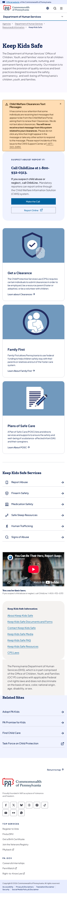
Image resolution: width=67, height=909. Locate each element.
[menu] (61, 8)
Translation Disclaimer (45, 887)
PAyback (7, 849)
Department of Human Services (22, 16)
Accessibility (7, 887)
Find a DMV (8, 834)
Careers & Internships (13, 863)
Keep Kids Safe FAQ (19, 640)
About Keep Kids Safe (20, 615)
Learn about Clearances (20, 294)
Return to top (54, 769)
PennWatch (8, 868)
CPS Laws (13, 652)
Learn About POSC (17, 447)
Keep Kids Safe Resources (22, 646)
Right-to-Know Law (12, 873)
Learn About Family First (20, 371)
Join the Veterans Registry (15, 844)
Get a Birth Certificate (13, 839)
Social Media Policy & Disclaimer (25, 889)
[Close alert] (60, 104)
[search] (55, 8)
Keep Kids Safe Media (20, 634)
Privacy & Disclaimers (25, 887)
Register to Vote (10, 829)
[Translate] (47, 8)
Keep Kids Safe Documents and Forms (30, 621)
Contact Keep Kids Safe (21, 627)
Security (5, 889)
